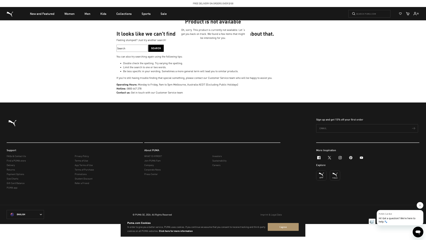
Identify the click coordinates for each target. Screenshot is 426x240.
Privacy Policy (82, 156)
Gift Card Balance (15, 183)
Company (149, 165)
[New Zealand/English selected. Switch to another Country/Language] (25, 214)
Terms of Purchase (84, 169)
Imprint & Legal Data (271, 214)
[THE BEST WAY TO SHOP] (321, 175)
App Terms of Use (84, 165)
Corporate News (152, 169)
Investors (217, 156)
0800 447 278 (134, 88)
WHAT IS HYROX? (153, 156)
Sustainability (219, 160)
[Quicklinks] (416, 13)
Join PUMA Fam (152, 160)
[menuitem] (42, 13)
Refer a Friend (82, 183)
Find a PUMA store (16, 160)
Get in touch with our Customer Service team (156, 92)
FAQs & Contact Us (16, 156)
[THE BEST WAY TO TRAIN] (335, 175)
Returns (11, 169)
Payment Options (15, 174)
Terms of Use (81, 160)
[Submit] (353, 13)
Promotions (81, 174)
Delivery (11, 165)
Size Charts (12, 178)
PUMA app (12, 187)
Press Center (151, 174)
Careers (216, 165)
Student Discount (84, 178)
